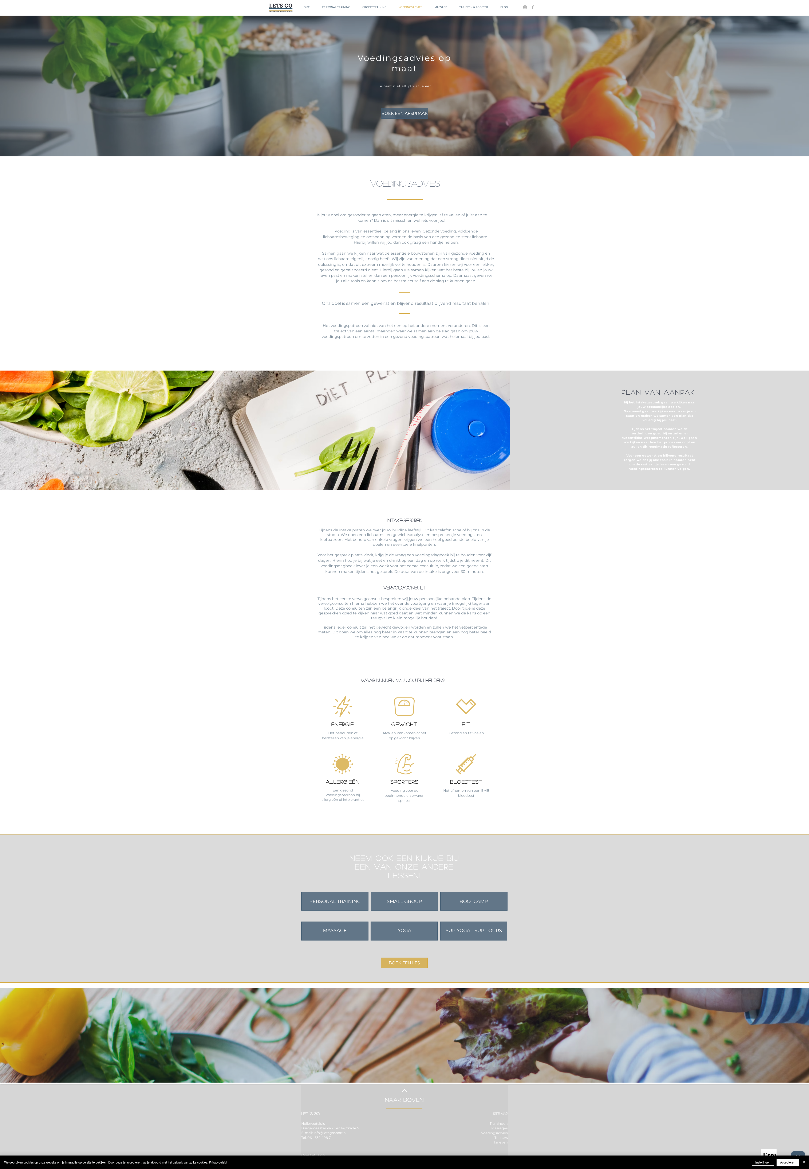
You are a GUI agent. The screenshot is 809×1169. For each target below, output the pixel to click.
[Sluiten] (803, 1162)
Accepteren (787, 1162)
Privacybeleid (218, 1162)
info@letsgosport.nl (330, 1133)
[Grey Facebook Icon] (532, 7)
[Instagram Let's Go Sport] (525, 7)
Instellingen (762, 1162)
